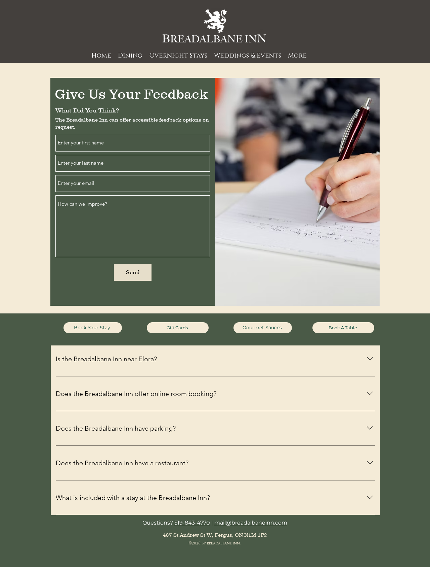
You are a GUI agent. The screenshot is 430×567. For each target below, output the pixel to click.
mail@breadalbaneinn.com (250, 523)
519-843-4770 (192, 523)
